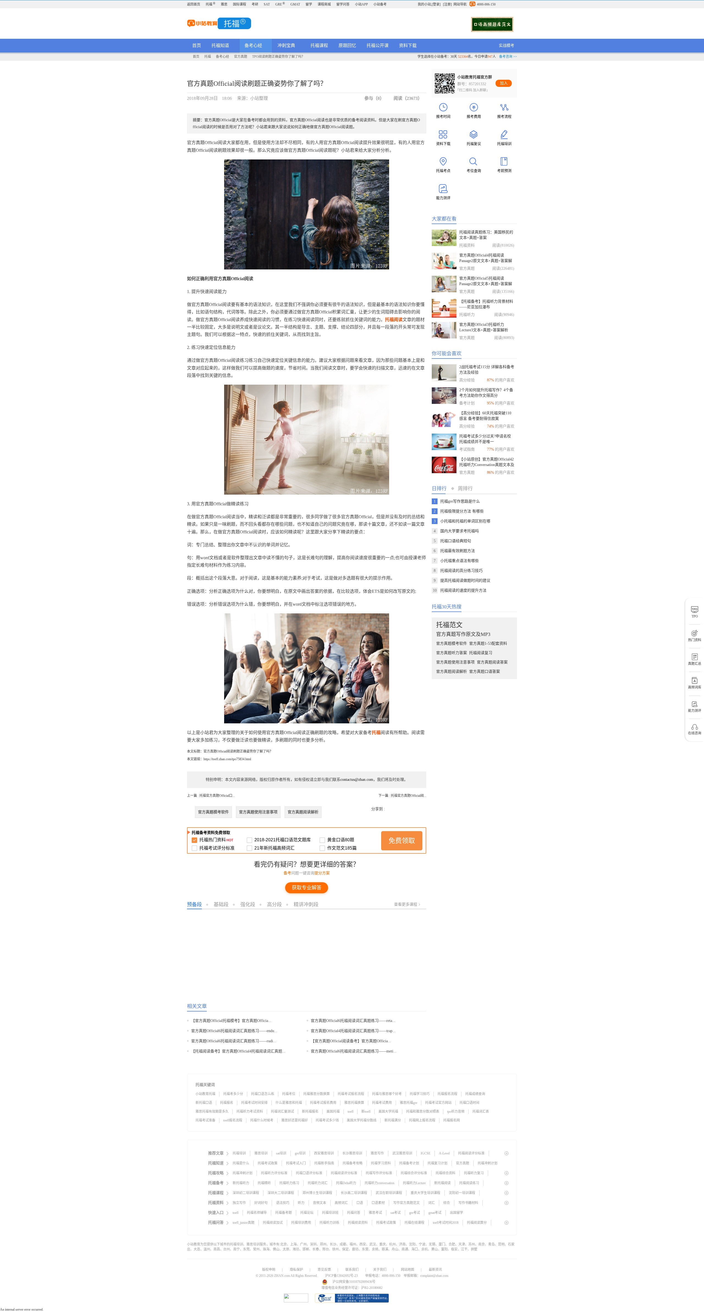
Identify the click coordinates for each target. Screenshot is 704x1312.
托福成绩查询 (475, 1094)
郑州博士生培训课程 (317, 1193)
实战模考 (506, 45)
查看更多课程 (405, 904)
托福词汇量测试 (282, 1111)
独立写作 (239, 1203)
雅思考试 (375, 1213)
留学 (309, 4)
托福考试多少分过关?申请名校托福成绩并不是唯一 (485, 439)
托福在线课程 (414, 1223)
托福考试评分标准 (217, 848)
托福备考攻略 (352, 1163)
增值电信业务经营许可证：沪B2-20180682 (352, 1288)
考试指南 (467, 449)
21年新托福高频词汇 (274, 848)
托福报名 (226, 1103)
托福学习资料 (381, 1163)
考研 (255, 4)
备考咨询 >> (508, 57)
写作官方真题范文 (406, 1203)
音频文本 (319, 1203)
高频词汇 (341, 1203)
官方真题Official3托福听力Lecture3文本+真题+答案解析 (483, 327)
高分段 (274, 904)
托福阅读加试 (273, 1223)
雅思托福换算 (354, 1103)
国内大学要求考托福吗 (459, 531)
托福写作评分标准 (379, 1173)
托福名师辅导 (257, 1213)
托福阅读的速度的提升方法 (463, 590)
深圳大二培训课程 (281, 1193)
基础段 (221, 904)
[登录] (436, 4)
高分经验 (467, 380)
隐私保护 (296, 1270)
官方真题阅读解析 (303, 812)
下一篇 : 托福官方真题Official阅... (402, 796)
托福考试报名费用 (323, 1103)
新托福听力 (241, 1183)
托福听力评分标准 (274, 1173)
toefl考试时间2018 (445, 1223)
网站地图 (407, 1270)
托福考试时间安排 (254, 1103)
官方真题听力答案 (451, 653)
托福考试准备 (205, 1120)
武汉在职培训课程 (389, 1193)
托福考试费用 (382, 1103)
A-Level (444, 1153)
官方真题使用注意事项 (258, 812)
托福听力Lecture (414, 1183)
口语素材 (378, 1203)
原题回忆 (347, 45)
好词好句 (261, 1203)
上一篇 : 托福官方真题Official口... (211, 796)
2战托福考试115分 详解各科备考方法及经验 (486, 369)
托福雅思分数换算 (316, 1094)
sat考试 (396, 1213)
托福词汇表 (480, 1111)
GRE (280, 4)
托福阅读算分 (477, 1223)
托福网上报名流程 (422, 1120)
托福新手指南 (324, 1163)
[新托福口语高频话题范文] (492, 24)
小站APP (361, 4)
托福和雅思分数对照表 (422, 1111)
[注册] (447, 4)
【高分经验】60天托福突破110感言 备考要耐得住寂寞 (485, 416)
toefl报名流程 (232, 1120)
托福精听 (264, 1183)
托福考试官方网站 (438, 1103)
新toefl (365, 1111)
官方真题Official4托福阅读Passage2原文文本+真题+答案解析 (485, 258)
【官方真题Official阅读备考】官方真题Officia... (351, 1041)
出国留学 (456, 1213)
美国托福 (333, 1111)
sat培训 (281, 1153)
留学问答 (343, 4)
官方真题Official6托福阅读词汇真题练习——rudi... (233, 1041)
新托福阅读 (442, 1183)
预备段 (194, 904)
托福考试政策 (267, 1163)
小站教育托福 (205, 1094)
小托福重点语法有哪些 (459, 561)
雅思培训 (261, 1153)
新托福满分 (392, 1120)
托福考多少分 (233, 1094)
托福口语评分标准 (309, 1173)
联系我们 (352, 1270)
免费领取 (402, 840)
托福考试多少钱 (327, 1120)
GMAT (295, 4)
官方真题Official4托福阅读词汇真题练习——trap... (353, 1031)
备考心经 (253, 45)
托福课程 (319, 45)
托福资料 (467, 245)
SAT (267, 4)
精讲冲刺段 (306, 904)
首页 (196, 45)
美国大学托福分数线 (361, 1120)
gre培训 (300, 1153)
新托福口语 (204, 1103)
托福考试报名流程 (351, 1094)
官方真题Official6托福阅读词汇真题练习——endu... (234, 1031)
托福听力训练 (329, 1223)
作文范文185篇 (342, 848)
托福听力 (467, 315)
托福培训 (239, 1153)
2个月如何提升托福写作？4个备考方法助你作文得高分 (486, 393)
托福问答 (353, 1213)
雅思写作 (377, 1153)
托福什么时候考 (261, 1120)
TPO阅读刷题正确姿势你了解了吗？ (278, 57)
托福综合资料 (445, 1173)
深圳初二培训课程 (246, 1193)
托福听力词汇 (318, 1183)
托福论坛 (307, 1213)
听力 (301, 1203)
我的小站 (424, 4)
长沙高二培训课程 (354, 1193)
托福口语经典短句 (455, 541)
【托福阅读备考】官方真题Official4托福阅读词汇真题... (238, 1051)
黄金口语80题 (340, 839)
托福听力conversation (379, 1183)
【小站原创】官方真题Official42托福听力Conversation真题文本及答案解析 (486, 462)
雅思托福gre (408, 1103)
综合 (446, 1203)
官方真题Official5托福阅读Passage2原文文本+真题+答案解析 (485, 281)
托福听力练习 (289, 1183)
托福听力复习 (474, 1173)
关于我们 (379, 1270)
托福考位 (288, 1094)
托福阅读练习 (469, 1183)
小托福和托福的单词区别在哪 (465, 521)
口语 (359, 1203)
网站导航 (460, 4)
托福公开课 (378, 45)
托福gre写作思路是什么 (460, 501)
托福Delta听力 (346, 1183)
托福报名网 (451, 1120)
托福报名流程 (447, 1094)
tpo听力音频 (455, 1111)
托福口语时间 (469, 1103)
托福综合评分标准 (414, 1173)
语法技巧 (282, 1203)
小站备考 (380, 4)
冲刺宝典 (286, 45)
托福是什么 (241, 1163)
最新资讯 (435, 1270)
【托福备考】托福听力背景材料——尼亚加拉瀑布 (486, 304)
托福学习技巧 (420, 1094)
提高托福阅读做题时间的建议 (465, 580)
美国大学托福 (388, 1111)
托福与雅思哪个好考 (387, 1094)
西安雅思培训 (324, 1153)
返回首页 (193, 4)
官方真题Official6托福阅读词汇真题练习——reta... (353, 1021)
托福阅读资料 (358, 1223)
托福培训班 (330, 1213)
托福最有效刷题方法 (457, 551)
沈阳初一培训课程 (462, 1193)
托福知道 (220, 45)
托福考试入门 (296, 1163)
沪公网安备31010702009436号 (353, 1282)
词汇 (431, 1203)
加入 (504, 83)
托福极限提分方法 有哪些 (462, 511)
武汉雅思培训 (402, 1153)
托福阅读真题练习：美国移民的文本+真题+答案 (486, 235)
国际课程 (239, 4)
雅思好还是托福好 (294, 1120)
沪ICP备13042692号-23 (341, 1276)
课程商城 (324, 4)
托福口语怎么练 (262, 1094)
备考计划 (467, 403)
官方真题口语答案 (484, 671)
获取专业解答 (306, 888)
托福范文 (449, 625)
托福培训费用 (301, 1223)
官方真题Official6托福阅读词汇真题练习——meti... (354, 1051)
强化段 (247, 904)
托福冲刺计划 (487, 1163)
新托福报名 (310, 1111)
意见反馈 (324, 1270)
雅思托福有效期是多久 (212, 1111)
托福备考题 (283, 1213)
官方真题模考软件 (213, 812)
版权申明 (268, 1270)
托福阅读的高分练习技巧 (461, 571)
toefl (350, 1111)
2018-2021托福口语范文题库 (282, 839)
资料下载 (408, 45)
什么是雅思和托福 (289, 1103)
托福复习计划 (437, 1163)
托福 (210, 4)
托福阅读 (394, 319)
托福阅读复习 (480, 653)
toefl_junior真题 (243, 1223)
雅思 (224, 4)
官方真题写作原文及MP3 (463, 634)
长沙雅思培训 (352, 1153)
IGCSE (425, 1153)
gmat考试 (434, 1213)
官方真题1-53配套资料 (488, 643)
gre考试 (414, 1213)
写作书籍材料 (468, 1203)
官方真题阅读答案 (492, 662)
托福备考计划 (409, 1163)
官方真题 (240, 57)
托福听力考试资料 (250, 1111)
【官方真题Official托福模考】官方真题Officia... (231, 1021)
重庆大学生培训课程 (425, 1193)
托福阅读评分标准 (471, 1153)
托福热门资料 (216, 839)
